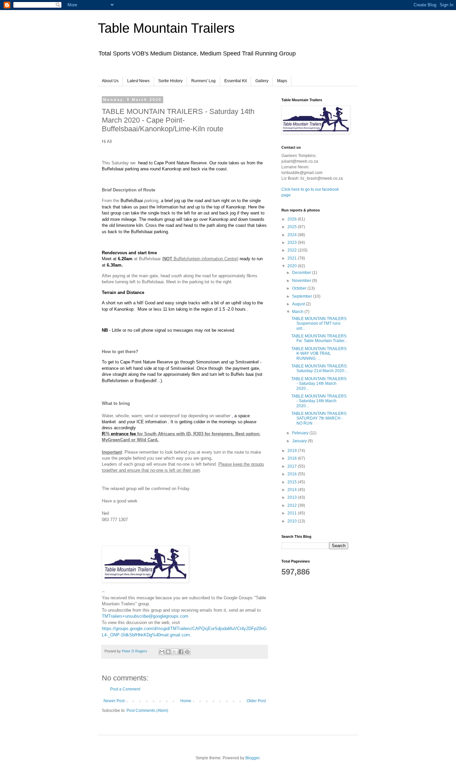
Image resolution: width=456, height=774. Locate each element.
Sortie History (170, 81)
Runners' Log (203, 81)
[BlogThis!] (168, 651)
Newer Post (114, 701)
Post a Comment (125, 689)
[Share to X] (174, 651)
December (302, 272)
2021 (292, 258)
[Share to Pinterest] (187, 651)
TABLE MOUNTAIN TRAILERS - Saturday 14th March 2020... (319, 383)
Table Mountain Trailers (166, 28)
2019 (292, 450)
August (299, 304)
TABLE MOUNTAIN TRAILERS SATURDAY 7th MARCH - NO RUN (319, 418)
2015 (292, 482)
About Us (110, 81)
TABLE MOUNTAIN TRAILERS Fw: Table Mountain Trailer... (319, 338)
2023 (292, 242)
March (298, 311)
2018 (292, 458)
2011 (292, 513)
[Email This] (162, 651)
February (300, 433)
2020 (292, 266)
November (302, 280)
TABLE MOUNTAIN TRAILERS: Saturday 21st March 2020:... (319, 368)
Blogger (252, 758)
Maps (282, 81)
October (299, 288)
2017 (292, 466)
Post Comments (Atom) (147, 710)
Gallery (261, 81)
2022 (292, 250)
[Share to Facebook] (181, 651)
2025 (292, 226)
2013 (292, 497)
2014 (292, 489)
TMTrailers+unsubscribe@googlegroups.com (145, 616)
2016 (292, 474)
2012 (292, 505)
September (302, 296)
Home (185, 701)
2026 (292, 219)
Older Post (256, 701)
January (300, 441)
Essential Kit (235, 81)
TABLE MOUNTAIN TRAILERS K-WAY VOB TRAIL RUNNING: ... (319, 353)
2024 (292, 235)
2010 (292, 521)
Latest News (138, 81)
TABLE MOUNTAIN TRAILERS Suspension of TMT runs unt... (319, 323)
